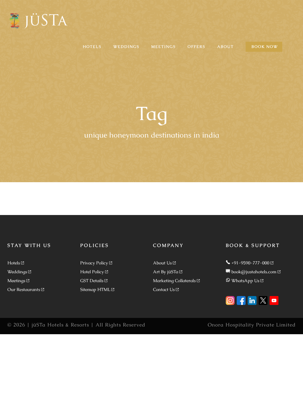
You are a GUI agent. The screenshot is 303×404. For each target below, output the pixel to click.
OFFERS (196, 46)
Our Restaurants (23, 289)
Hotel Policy (92, 271)
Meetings (16, 280)
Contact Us (164, 289)
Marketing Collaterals (174, 280)
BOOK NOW (265, 46)
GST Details (91, 280)
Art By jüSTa (165, 271)
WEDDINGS (126, 46)
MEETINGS (163, 46)
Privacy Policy (94, 263)
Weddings (17, 271)
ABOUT (225, 46)
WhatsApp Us (245, 280)
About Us (162, 263)
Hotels (13, 263)
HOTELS (92, 46)
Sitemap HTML (95, 289)
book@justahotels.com (253, 271)
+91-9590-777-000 (250, 263)
